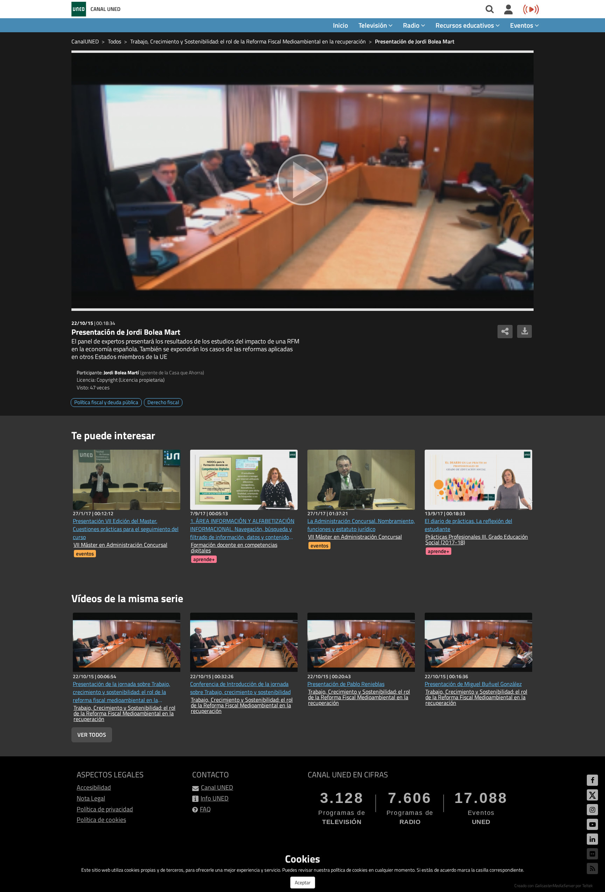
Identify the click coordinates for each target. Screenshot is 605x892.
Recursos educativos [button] (465, 25)
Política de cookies (101, 819)
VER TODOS (91, 734)
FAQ (205, 809)
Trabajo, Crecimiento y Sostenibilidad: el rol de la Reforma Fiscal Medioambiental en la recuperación (248, 41)
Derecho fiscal (163, 402)
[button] (530, 501)
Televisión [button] (373, 25)
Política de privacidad (105, 809)
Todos (114, 41)
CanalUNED (85, 41)
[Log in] (508, 10)
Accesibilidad (94, 787)
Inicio (340, 25)
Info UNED (215, 798)
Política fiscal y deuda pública (106, 402)
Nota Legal (91, 798)
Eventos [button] (522, 25)
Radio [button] (412, 25)
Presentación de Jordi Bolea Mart (414, 41)
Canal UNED (217, 787)
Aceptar (303, 882)
